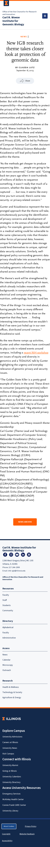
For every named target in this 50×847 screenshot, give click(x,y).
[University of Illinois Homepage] (11, 718)
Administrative (9, 637)
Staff (4, 600)
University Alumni (10, 765)
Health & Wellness (10, 687)
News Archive (25, 522)
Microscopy (7, 665)
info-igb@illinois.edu (16, 570)
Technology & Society (12, 692)
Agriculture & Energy (11, 697)
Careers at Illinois (10, 742)
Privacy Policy (30, 826)
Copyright (6, 834)
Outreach (6, 670)
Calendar (6, 659)
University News (9, 748)
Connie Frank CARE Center (14, 805)
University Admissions (12, 736)
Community (7, 610)
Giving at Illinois (9, 770)
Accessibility (7, 840)
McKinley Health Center (13, 799)
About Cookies (9, 826)
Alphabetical (7, 627)
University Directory (11, 782)
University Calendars (11, 776)
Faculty (5, 594)
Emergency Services (11, 793)
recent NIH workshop (36, 352)
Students (6, 605)
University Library (10, 810)
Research (7, 680)
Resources (8, 588)
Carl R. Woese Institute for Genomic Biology (13, 21)
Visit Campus (8, 753)
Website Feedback (27, 834)
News (24, 37)
